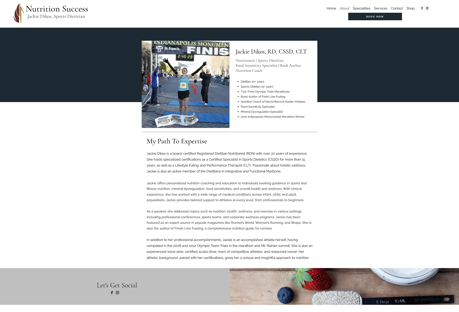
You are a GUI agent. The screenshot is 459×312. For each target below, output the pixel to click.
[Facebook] (112, 292)
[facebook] (422, 8)
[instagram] (427, 8)
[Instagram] (117, 292)
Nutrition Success (57, 8)
